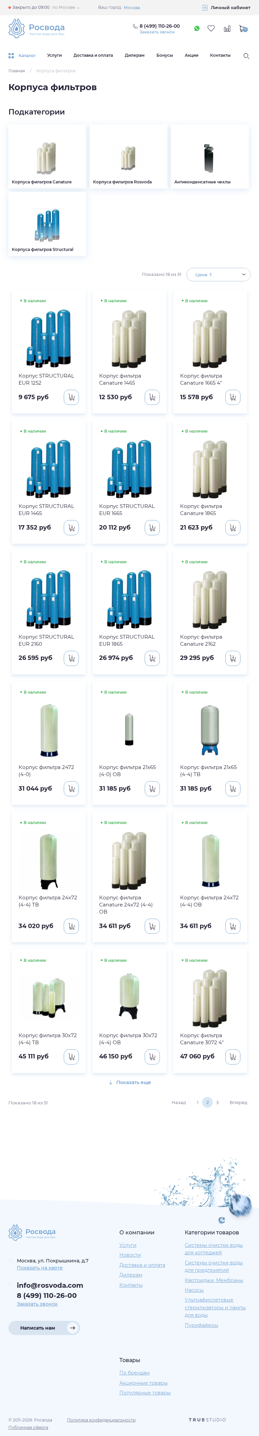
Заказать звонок (157, 32)
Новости (130, 1255)
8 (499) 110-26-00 (47, 1295)
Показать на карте (40, 1268)
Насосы (194, 1290)
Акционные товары (143, 1383)
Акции (191, 55)
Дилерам (135, 55)
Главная (16, 70)
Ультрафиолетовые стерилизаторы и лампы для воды (215, 1307)
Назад (179, 1102)
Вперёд (238, 1102)
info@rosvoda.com (50, 1285)
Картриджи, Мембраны (214, 1280)
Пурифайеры (201, 1325)
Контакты (220, 55)
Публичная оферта (28, 1427)
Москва (132, 7)
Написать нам (37, 1328)
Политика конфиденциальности (101, 1419)
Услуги (54, 55)
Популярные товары (145, 1393)
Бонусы (164, 55)
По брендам (134, 1373)
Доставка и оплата (93, 55)
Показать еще (133, 1082)
